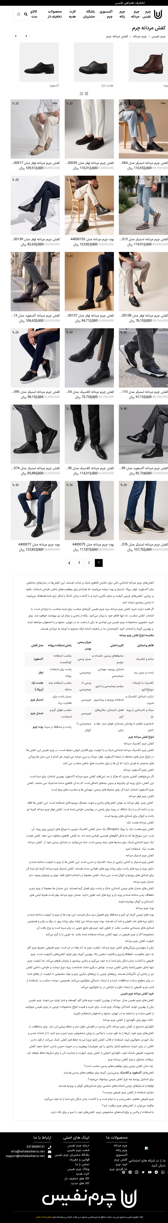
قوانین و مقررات (79, 1159)
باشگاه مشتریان (89, 14)
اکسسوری (121, 1155)
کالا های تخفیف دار (76, 1178)
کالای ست (33, 14)
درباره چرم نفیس (78, 1145)
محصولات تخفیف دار (55, 14)
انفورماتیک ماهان (43, 1217)
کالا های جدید (80, 1183)
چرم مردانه (135, 14)
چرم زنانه (122, 14)
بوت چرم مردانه (95, 921)
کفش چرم (120, 1159)
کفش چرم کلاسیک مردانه (139, 750)
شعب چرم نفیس (78, 1150)
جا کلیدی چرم (118, 1169)
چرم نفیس (147, 14)
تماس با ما (82, 1164)
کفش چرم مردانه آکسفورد (79, 776)
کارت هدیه (72, 14)
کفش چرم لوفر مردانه (140, 803)
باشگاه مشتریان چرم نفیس (72, 1155)
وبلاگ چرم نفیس (78, 1169)
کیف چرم (121, 1164)
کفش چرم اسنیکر (144, 862)
